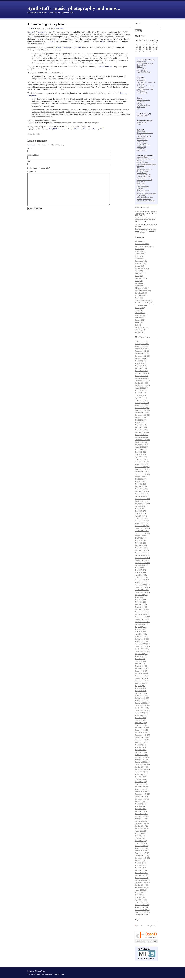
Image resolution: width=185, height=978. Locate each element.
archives (151, 231)
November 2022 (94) (142, 351)
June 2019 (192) (140, 452)
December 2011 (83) (142, 673)
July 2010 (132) (140, 715)
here (102, 41)
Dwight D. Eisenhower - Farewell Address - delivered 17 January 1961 (76, 129)
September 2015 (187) (142, 563)
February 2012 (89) (141, 668)
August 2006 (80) (141, 831)
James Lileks (141, 141)
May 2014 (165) (140, 602)
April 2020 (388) (141, 427)
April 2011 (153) (141, 693)
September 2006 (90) (142, 828)
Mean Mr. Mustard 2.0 (144, 180)
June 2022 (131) (140, 363)
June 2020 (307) (140, 422)
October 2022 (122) (142, 353)
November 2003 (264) (142, 912)
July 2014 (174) (140, 597)
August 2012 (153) (141, 654)
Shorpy (139, 124)
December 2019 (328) (142, 437)
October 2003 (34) (141, 914)
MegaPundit (141, 181)
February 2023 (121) (142, 344)
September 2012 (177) (142, 651)
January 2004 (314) (141, 907)
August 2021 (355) (141, 388)
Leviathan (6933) (141, 293)
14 (143, 47)
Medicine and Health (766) (144, 303)
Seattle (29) (139, 322)
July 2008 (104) (140, 774)
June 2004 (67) (140, 895)
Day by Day (141, 101)
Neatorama (140, 87)
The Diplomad (141, 173)
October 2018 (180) (142, 471)
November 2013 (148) (142, 617)
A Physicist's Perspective (145, 197)
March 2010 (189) (141, 725)
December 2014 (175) (142, 585)
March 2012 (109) (141, 666)
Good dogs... (139, 224)
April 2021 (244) (141, 398)
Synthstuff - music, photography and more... (73, 8)
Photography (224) (141, 315)
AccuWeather (141, 61)
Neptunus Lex (141, 185)
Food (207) (139, 276)
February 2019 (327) (142, 462)
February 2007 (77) (141, 816)
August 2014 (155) (141, 595)
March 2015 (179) (141, 577)
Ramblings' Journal (143, 190)
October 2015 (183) (142, 560)
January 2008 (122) (141, 789)
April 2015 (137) (141, 575)
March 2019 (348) (141, 459)
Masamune (140, 183)
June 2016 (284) (140, 540)
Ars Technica (141, 79)
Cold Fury (140, 134)
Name (29, 148)
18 (156, 47)
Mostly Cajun (141, 147)
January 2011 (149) (141, 700)
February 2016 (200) (142, 550)
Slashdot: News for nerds (145, 89)
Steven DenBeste (142, 162)
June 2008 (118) (140, 777)
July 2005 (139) (140, 863)
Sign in (30, 145)
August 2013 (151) (141, 624)
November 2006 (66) (142, 823)
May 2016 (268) (140, 543)
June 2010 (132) (140, 718)
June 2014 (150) (140, 599)
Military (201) (140, 308)
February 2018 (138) (142, 491)
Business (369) (140, 251)
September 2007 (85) (142, 799)
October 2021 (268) (142, 383)
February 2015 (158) (142, 580)
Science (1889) (140, 320)
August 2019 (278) (141, 447)
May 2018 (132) (140, 484)
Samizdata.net (141, 150)
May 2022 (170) (140, 366)
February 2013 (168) (142, 639)
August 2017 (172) (141, 506)
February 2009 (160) (142, 757)
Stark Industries (106, 66)
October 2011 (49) (141, 678)
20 (140, 49)
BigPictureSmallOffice (144, 169)
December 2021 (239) (142, 378)
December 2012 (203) (142, 644)
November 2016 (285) (142, 528)
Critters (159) (139, 256)
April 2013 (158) (141, 634)
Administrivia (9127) (142, 244)
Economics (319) (141, 261)
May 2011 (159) (140, 691)
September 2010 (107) (142, 710)
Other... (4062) (140, 313)
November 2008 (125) (142, 764)
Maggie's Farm (142, 143)
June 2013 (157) (140, 629)
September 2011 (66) (142, 681)
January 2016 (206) (141, 553)
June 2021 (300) (140, 393)
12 (136, 47)
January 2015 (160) (141, 582)
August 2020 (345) (141, 417)
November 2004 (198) (142, 882)
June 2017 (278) (140, 511)
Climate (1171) (140, 253)
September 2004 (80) (142, 887)
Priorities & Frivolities (144, 174)
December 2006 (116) (142, 821)
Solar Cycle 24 (142, 68)
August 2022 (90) (141, 358)
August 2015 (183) (141, 565)
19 (136, 49)
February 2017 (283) (142, 521)
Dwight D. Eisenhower (36, 32)
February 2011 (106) (142, 698)
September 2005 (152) (142, 858)
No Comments (58, 28)
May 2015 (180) (140, 572)
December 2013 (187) (142, 614)
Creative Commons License (55, 974)
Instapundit (140, 138)
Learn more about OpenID (146, 941)
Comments (31, 172)
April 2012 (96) (140, 663)
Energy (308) (139, 266)
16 (150, 47)
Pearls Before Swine (143, 105)
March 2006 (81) (141, 843)
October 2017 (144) (142, 501)
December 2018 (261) (142, 467)
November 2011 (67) (142, 676)
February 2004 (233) (142, 905)
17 (153, 47)
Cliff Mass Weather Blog (145, 63)
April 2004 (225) (141, 900)
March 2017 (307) (141, 518)
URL (29, 161)
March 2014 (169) (141, 607)
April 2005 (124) (141, 870)
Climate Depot (141, 65)
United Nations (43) (141, 327)
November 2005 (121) (142, 853)
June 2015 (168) (140, 570)
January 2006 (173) (141, 848)
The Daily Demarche (144, 199)
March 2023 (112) (141, 341)
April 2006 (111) (141, 841)
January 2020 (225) (141, 435)
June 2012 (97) (140, 659)
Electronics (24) (140, 263)
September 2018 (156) (142, 474)
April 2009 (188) (141, 752)
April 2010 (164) (141, 723)
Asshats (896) (139, 249)
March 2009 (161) (141, 755)
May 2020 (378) (140, 425)
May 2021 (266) (140, 395)
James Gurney (141, 122)
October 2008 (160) (142, 767)
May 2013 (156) (140, 631)
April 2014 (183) (141, 604)
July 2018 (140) (140, 479)
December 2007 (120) (142, 791)
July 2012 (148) (140, 656)
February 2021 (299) (142, 403)
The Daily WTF (142, 93)
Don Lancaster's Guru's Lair (146, 82)
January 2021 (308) (141, 405)
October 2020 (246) (142, 412)
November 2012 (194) (142, 646)
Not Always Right (142, 115)
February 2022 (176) (142, 373)
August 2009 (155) (141, 742)
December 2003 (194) (142, 910)
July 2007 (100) (140, 804)
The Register (141, 91)
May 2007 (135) (140, 809)
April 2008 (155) (141, 782)
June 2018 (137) (140, 481)
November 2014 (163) (142, 587)
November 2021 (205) (142, 380)
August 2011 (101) (141, 683)
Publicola (140, 188)
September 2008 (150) (142, 769)
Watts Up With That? (143, 72)
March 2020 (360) (141, 430)
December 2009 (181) (142, 732)
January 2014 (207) (141, 612)
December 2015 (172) (142, 555)
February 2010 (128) (142, 727)
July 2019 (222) (140, 449)
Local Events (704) (141, 295)
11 (156, 44)
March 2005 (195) (141, 873)
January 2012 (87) (141, 671)
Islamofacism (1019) (142, 288)
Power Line (140, 148)
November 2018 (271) (142, 469)
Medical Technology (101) (144, 300)
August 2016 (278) (141, 535)
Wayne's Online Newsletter (145, 200)
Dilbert (139, 103)
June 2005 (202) (140, 865)
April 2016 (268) (141, 545)
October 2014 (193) (142, 590)
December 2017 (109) (142, 496)
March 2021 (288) (141, 400)
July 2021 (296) (140, 390)
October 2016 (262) (142, 531)
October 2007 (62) (141, 796)
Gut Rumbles (141, 178)
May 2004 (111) (140, 897)
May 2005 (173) (140, 868)
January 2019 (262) (141, 464)
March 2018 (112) (141, 489)
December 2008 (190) (142, 762)
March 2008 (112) (141, 784)
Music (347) (139, 310)
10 (153, 44)
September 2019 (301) (142, 444)
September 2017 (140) (142, 503)
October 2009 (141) (142, 737)
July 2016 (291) (140, 538)
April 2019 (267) (141, 457)
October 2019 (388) (142, 442)
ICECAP (139, 67)
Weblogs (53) (139, 332)
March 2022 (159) (141, 371)
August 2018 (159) (141, 476)
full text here (76, 47)
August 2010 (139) (141, 713)
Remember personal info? (40, 168)
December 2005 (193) (142, 850)
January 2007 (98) (141, 818)
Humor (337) (139, 283)
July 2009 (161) (140, 745)
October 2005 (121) (142, 855)
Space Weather (141, 70)
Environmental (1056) (142, 268)
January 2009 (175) (141, 759)
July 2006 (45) (140, 833)
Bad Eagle (140, 160)
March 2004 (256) (141, 902)
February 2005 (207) (142, 875)
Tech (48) (138, 325)
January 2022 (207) (141, 376)
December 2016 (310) (142, 526)
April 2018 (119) (141, 486)
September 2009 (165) (142, 740)
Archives (146, 337)
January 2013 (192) (141, 641)
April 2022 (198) (141, 368)
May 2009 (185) (140, 750)
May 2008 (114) (140, 779)
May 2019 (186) (140, 454)
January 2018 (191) (141, 494)
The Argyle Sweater (143, 100)
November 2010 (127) (142, 705)
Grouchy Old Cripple (144, 176)
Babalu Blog (141, 131)
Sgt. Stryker (141, 192)
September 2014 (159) (142, 592)
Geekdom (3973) (141, 278)
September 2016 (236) (142, 533)
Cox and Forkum (142, 171)
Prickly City (141, 107)
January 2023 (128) (141, 346)
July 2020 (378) (140, 420)
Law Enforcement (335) (143, 290)
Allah (138, 167)
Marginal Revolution (144, 145)
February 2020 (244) (142, 432)
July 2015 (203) (140, 567)
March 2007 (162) (141, 814)
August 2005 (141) (141, 860)
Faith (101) (139, 271)
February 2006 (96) (141, 846)
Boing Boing (141, 81)
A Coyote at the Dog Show (146, 159)
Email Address (33, 155)
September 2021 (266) (142, 385)
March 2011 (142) (141, 695)
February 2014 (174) (142, 609)
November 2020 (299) (142, 410)
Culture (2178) (140, 258)
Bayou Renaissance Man (145, 133)
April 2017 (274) (141, 516)
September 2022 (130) (142, 356)
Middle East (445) (141, 305)
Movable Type (40, 971)
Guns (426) (139, 281)
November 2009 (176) (142, 735)
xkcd (138, 108)
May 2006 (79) (140, 838)
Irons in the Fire (142, 140)
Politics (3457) (140, 317)
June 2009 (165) (140, 747)
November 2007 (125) (142, 794)
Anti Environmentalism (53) (144, 246)
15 (146, 47)
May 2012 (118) (140, 661)
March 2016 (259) (141, 548)
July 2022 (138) (140, 361)
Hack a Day (141, 84)
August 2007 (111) (141, 801)
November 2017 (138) (142, 499)
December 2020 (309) (142, 408)
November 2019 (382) (142, 440)
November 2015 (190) (142, 558)
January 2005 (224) (141, 878)
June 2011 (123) (140, 688)
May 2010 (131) (140, 720)
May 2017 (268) (140, 513)
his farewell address (62, 47)
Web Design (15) (140, 330)
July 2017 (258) (140, 508)
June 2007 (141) (140, 806)
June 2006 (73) (140, 836)
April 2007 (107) (141, 811)
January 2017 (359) (141, 523)
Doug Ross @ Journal (144, 136)
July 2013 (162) (140, 627)
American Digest (142, 157)
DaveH (32, 28)
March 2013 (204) (141, 636)
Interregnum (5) (140, 285)
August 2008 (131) (141, 772)
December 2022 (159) (142, 348)
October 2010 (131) (142, 708)
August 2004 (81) (141, 890)
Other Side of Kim (143, 186)
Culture (38, 134)
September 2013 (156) (142, 622)
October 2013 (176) (142, 619)
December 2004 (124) (142, 880)
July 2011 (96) (140, 686)
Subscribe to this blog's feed (146, 926)
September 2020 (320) (142, 415)
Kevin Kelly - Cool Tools (145, 86)
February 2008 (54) (141, 786)
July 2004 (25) (140, 892)
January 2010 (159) (141, 730)
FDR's (52, 41)
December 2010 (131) (142, 703)
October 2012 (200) (142, 649)
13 (140, 47)
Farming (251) (140, 273)
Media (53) (139, 298)
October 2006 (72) (141, 826)
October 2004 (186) (142, 885)
